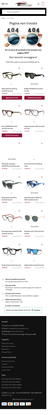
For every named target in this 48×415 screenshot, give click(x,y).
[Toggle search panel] (38, 4)
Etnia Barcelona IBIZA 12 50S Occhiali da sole (33, 199)
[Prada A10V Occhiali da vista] (12, 252)
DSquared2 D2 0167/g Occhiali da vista (9, 90)
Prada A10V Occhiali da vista (11, 265)
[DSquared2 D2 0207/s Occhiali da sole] (12, 184)
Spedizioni (5, 349)
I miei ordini (6, 370)
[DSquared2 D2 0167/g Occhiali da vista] (12, 75)
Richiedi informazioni (34, 98)
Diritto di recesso (8, 343)
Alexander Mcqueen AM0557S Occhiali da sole (10, 165)
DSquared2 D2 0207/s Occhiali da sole (9, 199)
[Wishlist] (19, 68)
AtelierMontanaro (17, 331)
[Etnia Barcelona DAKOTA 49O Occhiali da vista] (12, 218)
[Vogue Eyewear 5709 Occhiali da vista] (34, 113)
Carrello (4, 364)
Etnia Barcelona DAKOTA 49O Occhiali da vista (12, 232)
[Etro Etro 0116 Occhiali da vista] (34, 151)
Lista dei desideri (8, 367)
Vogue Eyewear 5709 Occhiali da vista (34, 127)
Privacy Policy (6, 352)
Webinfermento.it (27, 399)
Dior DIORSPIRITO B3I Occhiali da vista (9, 127)
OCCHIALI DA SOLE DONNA (11, 379)
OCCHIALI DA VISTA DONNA (12, 385)
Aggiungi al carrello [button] (12, 98)
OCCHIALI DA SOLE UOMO (11, 382)
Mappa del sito (7, 395)
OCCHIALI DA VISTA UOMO (11, 388)
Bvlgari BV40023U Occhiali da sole (33, 90)
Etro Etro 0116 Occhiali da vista (33, 165)
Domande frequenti (8, 346)
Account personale (8, 361)
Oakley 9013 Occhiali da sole (34, 265)
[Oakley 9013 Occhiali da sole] (34, 252)
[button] (43, 3)
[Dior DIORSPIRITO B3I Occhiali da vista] (12, 113)
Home (3, 18)
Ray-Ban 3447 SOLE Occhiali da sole (34, 232)
